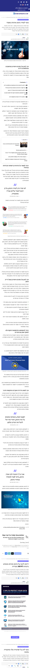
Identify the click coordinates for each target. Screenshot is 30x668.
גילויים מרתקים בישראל (21, 150)
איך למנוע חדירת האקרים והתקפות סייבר (17, 96)
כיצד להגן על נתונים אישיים (23, 19)
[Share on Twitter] (23, 34)
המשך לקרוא (15, 637)
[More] (16, 34)
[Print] (19, 34)
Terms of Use (17, 545)
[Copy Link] (21, 34)
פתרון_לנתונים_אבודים (8, 527)
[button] (14, 14)
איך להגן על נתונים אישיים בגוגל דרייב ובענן (17, 90)
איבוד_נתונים (16, 527)
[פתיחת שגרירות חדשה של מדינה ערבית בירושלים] (23, 144)
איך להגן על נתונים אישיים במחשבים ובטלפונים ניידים (15, 85)
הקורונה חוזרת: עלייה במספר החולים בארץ (17, 156)
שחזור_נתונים (22, 528)
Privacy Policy (14, 546)
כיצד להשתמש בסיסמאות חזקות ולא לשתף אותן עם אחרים (15, 93)
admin (24, 37)
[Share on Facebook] (25, 34)
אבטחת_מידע (22, 527)
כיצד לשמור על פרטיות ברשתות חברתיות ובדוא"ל (15, 87)
